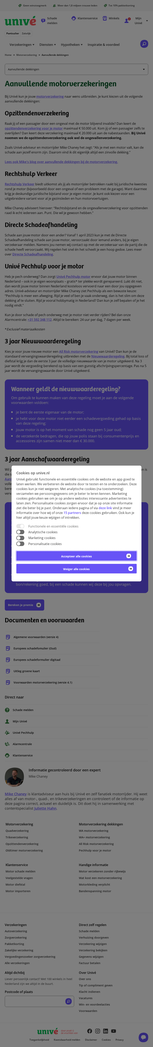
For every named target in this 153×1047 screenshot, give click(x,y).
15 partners (72, 513)
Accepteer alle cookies (76, 556)
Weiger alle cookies (76, 569)
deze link (105, 508)
